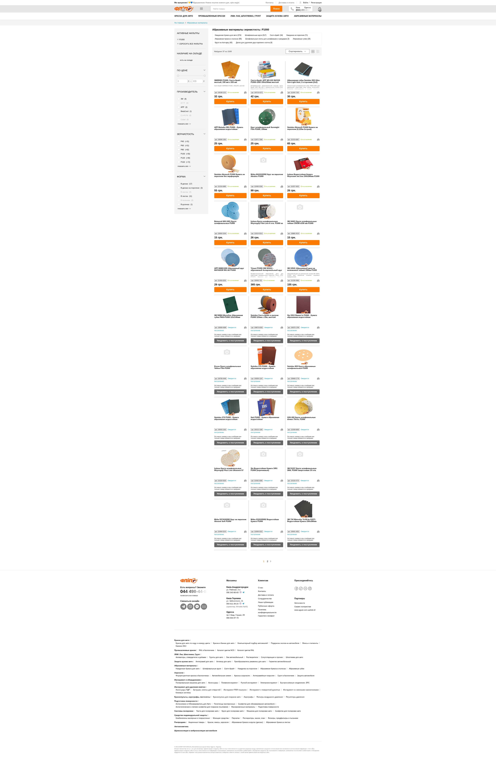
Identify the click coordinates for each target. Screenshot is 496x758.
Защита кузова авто (277, 16)
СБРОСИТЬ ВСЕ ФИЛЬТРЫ (191, 44)
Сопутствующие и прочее (272, 657)
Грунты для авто (216, 657)
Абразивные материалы (307, 16)
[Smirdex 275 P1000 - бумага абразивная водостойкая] (267, 355)
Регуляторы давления (295, 697)
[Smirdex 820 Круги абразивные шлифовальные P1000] (303, 355)
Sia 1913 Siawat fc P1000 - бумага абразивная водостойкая (302, 316)
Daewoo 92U (181, 646)
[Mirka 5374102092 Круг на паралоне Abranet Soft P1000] (230, 508)
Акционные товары (196, 722)
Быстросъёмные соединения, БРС (294, 683)
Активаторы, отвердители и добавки (191, 657)
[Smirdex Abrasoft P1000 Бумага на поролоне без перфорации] (230, 163)
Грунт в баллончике (286, 676)
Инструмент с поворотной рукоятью (265, 690)
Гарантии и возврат (266, 616)
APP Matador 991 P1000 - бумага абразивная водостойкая (228, 128)
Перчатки (236, 718)
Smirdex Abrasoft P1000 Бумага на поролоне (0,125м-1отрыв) (302, 128)
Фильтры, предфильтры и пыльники (283, 718)
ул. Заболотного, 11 (234, 601)
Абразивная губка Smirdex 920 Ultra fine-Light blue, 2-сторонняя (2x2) (303, 81)
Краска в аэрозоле (242, 676)
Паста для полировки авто (207, 711)
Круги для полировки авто (233, 711)
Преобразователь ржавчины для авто (250, 661)
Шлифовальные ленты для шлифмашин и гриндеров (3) (267, 39)
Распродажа (180, 722)
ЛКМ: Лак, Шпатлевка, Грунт (246, 16)
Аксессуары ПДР (183, 690)
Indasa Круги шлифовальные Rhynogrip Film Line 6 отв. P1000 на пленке (267, 222)
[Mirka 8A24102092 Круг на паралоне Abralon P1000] (267, 163)
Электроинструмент (268, 683)
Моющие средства (221, 718)
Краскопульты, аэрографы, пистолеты (192, 697)
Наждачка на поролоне (247, 669)
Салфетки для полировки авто (288, 711)
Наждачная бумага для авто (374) (228, 35)
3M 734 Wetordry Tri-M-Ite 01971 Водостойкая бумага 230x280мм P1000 (301, 520)
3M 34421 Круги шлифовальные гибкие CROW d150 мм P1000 (302, 222)
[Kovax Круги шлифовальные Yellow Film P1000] (230, 355)
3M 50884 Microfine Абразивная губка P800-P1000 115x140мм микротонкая (228, 316)
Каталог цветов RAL (245, 650)
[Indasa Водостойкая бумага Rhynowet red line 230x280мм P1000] (303, 163)
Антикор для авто (223, 661)
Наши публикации (265, 602)
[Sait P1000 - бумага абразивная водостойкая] (267, 406)
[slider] (178, 76)
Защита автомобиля (305, 676)
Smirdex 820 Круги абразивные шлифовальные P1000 (301, 367)
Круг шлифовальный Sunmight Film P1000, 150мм (265, 128)
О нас (260, 588)
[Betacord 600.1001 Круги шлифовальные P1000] (230, 210)
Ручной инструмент (249, 683)
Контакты (269, 3)
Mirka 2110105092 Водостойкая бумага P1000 (265, 520)
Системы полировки (184, 711)
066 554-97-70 (232, 618)
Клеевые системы (183, 693)
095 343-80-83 (232, 592)
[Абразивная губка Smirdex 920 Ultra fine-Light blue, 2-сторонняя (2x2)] (303, 69)
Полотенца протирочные (224, 704)
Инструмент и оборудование (188, 680)
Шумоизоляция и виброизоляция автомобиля (195, 731)
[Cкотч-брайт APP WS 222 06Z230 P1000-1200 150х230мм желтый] (267, 69)
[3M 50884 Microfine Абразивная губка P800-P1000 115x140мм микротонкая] (230, 304)
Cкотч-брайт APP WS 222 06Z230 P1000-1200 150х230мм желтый (265, 81)
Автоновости (299, 603)
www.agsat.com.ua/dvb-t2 (304, 610)
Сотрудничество (265, 599)
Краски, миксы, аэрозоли (218, 722)
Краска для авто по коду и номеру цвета (193, 643)
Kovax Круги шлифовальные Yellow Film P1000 (227, 367)
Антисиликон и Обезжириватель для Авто (193, 704)
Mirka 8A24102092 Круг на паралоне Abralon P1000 (267, 175)
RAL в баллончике (206, 650)
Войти (306, 3)
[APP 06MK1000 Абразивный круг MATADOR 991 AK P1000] (230, 257)
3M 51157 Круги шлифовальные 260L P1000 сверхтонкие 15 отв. (301, 469)
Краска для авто (184, 16)
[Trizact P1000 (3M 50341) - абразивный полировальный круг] (267, 257)
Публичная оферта (266, 606)
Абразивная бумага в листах (278, 722)
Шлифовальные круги (212, 669)
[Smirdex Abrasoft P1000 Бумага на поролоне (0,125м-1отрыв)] (303, 116)
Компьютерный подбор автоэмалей (253, 643)
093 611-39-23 (232, 604)
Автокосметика (181, 726)
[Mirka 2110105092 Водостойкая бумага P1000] (267, 508)
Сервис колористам (302, 607)
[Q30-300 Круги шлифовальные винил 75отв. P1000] (303, 406)
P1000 (182, 40)
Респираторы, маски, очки (254, 718)
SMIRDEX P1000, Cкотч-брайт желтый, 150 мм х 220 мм (227, 81)
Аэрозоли (179, 673)
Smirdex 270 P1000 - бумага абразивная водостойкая (226, 418)
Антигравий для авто (204, 661)
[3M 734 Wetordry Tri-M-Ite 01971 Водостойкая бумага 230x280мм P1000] (303, 508)
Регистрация (316, 3)
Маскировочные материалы (243, 707)
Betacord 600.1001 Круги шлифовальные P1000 (225, 222)
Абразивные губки (296, 669)
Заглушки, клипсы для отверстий (206, 690)
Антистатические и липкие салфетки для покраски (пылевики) (202, 707)
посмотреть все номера (189, 596)
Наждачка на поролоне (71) (297, 35)
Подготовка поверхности (186, 701)
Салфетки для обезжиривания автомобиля (256, 704)
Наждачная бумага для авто (188, 669)
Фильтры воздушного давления (270, 697)
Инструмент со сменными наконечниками (301, 690)
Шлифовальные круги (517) (255, 35)
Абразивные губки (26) (301, 39)
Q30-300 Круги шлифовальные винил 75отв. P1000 (301, 418)
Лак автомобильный (234, 657)
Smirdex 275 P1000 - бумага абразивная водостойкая (263, 367)
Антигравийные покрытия (263, 676)
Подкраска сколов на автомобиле (285, 643)
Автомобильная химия (221, 676)
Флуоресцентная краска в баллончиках (192, 676)
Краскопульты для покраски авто (227, 697)
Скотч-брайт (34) (276, 35)
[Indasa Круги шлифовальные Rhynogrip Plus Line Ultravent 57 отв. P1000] (230, 457)
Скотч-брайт (229, 669)
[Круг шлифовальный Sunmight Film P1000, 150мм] (267, 116)
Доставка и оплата (286, 3)
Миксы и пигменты (310, 643)
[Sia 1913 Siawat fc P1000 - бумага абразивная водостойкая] (303, 304)
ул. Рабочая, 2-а (233, 590)
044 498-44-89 (194, 591)
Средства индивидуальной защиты (191, 715)
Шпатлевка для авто (294, 657)
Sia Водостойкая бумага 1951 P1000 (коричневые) (264, 469)
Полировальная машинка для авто (190, 683)
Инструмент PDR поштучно (235, 690)
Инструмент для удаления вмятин (190, 687)
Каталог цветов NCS (225, 650)
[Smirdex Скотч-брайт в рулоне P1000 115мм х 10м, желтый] (267, 304)
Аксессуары (213, 683)
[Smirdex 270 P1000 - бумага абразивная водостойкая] (230, 406)
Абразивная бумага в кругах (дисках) (247, 722)
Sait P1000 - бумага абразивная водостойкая (265, 418)
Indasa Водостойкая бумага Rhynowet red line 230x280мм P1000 (303, 175)
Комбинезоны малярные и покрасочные (193, 718)
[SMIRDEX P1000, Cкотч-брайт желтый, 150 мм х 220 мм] (230, 69)
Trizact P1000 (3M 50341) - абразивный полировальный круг (266, 269)
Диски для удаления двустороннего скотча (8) (254, 43)
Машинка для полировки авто (259, 711)
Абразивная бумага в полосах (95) (228, 39)
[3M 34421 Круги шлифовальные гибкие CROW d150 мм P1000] (303, 210)
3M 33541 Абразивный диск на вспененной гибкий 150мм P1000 (302, 269)
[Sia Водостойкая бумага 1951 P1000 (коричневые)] (267, 457)
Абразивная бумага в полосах (273, 669)
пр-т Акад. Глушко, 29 (235, 615)
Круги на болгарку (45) (223, 43)
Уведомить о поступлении (230, 341)
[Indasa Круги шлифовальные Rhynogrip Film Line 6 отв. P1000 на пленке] (267, 210)
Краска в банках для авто (223, 643)
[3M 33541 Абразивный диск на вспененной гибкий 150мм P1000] (303, 257)
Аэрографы (248, 697)
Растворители (252, 657)
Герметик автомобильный (280, 661)
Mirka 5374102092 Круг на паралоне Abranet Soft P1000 (230, 520)
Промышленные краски (211, 16)
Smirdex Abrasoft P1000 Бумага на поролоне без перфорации (229, 175)
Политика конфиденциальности (267, 611)
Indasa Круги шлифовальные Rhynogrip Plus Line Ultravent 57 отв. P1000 (228, 469)
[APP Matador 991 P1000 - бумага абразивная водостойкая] (230, 116)
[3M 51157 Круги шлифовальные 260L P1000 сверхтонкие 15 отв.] (303, 457)
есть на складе (186, 60)
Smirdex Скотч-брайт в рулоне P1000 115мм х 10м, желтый (264, 316)
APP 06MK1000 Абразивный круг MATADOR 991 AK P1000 (229, 269)
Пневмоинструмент (229, 683)
